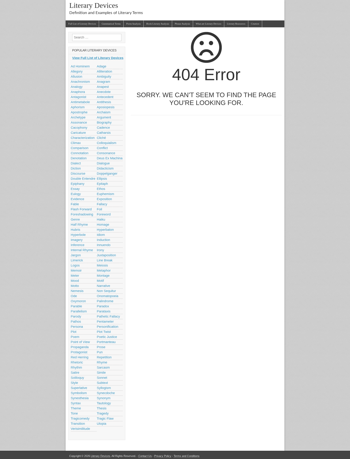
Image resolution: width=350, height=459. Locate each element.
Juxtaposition (106, 255)
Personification (107, 326)
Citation (255, 23)
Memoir (76, 270)
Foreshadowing (82, 214)
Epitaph (102, 184)
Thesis (101, 408)
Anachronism (80, 81)
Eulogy (76, 194)
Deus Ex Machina (109, 158)
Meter (75, 275)
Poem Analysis (133, 23)
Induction (103, 240)
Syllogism (104, 388)
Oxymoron (78, 301)
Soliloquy (77, 378)
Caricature (78, 133)
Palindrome (105, 301)
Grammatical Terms (111, 23)
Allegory (77, 71)
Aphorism (78, 107)
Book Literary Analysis (157, 23)
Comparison (79, 148)
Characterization (83, 138)
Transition (78, 423)
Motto (75, 286)
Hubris (75, 230)
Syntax (76, 403)
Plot (73, 332)
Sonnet (102, 378)
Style (74, 383)
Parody (76, 316)
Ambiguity (104, 76)
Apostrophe (79, 112)
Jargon (76, 255)
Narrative (103, 286)
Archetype (78, 117)
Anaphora (78, 92)
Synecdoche (106, 393)
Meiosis (102, 265)
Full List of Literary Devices (82, 23)
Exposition (104, 199)
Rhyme (102, 362)
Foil (99, 209)
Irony (100, 250)
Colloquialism (106, 143)
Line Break (104, 260)
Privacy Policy (162, 456)
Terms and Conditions (187, 456)
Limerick (77, 260)
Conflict (102, 148)
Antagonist (78, 97)
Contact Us (145, 456)
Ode (74, 296)
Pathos (76, 321)
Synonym (103, 398)
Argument (104, 117)
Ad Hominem (80, 66)
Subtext (102, 383)
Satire (75, 372)
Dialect (76, 163)
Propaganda (80, 347)
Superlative (79, 388)
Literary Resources (236, 23)
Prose (101, 347)
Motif (100, 281)
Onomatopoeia (107, 296)
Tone (74, 413)
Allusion (76, 76)
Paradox (103, 306)
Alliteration (104, 71)
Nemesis (77, 291)
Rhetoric (77, 362)
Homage (103, 224)
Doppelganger (107, 173)
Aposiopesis (105, 107)
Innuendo (103, 245)
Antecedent (105, 97)
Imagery (77, 240)
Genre (75, 219)
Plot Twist (104, 332)
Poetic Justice (107, 337)
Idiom (101, 235)
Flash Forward (81, 209)
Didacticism (105, 168)
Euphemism (105, 194)
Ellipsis (102, 178)
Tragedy (103, 413)
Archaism (103, 112)
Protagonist (79, 352)
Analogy (77, 87)
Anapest (103, 87)
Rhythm (76, 367)
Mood (75, 281)
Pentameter (105, 321)
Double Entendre (83, 178)
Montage (103, 275)
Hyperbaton (105, 230)
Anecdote (104, 92)
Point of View (80, 342)
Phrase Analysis (182, 23)
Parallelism (79, 311)
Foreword (104, 214)
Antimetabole (80, 102)
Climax (76, 143)
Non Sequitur (106, 291)
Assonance (79, 122)
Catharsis (104, 133)
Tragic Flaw (105, 418)
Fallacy (102, 204)
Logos (75, 265)
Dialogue (103, 163)
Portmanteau (106, 342)
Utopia (101, 423)
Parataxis (103, 311)
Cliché (101, 138)
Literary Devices (93, 5)
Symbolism (79, 393)
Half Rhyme (79, 224)
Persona (77, 326)
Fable (75, 204)
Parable (76, 306)
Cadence (103, 127)
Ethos (101, 189)
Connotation (79, 153)
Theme (76, 408)
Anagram (103, 81)
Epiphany (77, 184)
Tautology (104, 403)
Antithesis (104, 102)
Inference (77, 245)
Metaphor (104, 270)
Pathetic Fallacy (108, 316)
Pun (100, 352)
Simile (101, 372)
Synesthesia (80, 398)
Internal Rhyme (82, 250)
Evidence (77, 199)
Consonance (106, 153)
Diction (76, 168)
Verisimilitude (80, 429)
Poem (75, 337)
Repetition (104, 357)
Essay (75, 189)
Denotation (79, 158)
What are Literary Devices (208, 23)
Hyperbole (78, 235)
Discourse (78, 173)
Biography (104, 122)
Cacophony (79, 127)
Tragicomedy (80, 418)
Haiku (101, 219)
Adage (101, 66)
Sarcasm (103, 367)
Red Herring (79, 357)
